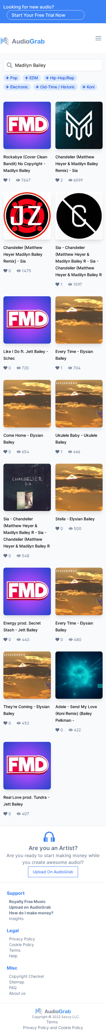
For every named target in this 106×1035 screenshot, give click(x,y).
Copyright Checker (26, 976)
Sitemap (16, 981)
